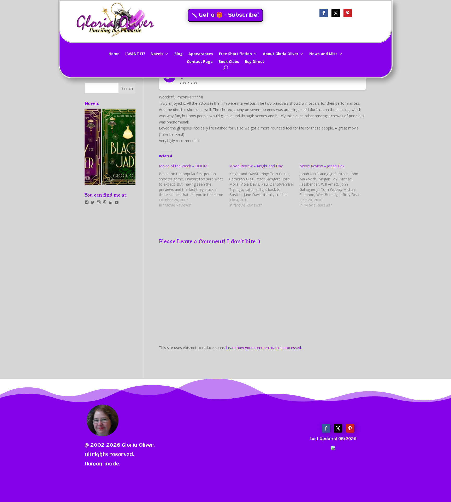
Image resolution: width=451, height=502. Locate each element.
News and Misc (323, 54)
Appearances (200, 54)
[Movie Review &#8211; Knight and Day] (264, 185)
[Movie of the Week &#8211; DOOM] (194, 185)
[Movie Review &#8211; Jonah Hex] (334, 185)
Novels (157, 54)
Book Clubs (228, 62)
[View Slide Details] (110, 147)
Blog (178, 54)
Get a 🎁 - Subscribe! (229, 15)
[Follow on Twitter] (335, 13)
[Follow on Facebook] (323, 13)
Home (114, 54)
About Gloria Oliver (280, 54)
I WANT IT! (135, 54)
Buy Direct (254, 62)
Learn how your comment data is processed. (264, 347)
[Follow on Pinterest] (347, 13)
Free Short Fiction (235, 54)
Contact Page (200, 62)
